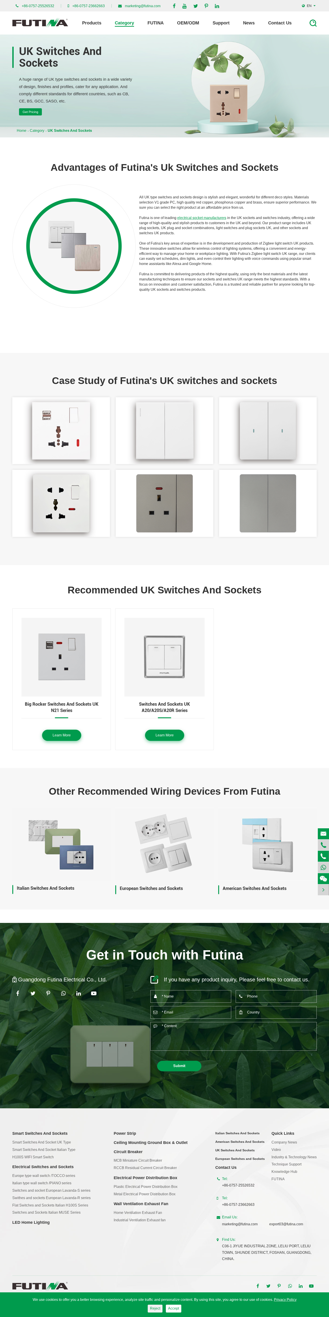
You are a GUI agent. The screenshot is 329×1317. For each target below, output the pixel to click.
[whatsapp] (323, 867)
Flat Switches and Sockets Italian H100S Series (50, 1205)
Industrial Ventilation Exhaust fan (140, 1220)
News (249, 22)
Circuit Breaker (128, 1152)
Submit (179, 1066)
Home (21, 130)
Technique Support (286, 1164)
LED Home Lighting (31, 1222)
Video (276, 1150)
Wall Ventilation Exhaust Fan (141, 1204)
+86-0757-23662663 (88, 6)
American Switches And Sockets (254, 888)
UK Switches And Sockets (70, 130)
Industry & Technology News (294, 1157)
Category (124, 22)
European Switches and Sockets (151, 888)
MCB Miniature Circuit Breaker (138, 1160)
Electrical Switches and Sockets (43, 1167)
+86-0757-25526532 (38, 6)
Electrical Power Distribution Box (145, 1178)
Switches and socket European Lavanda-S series (51, 1190)
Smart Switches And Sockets (40, 1133)
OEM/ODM (188, 22)
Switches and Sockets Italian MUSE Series (46, 1212)
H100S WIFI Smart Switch (33, 1157)
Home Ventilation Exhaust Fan (138, 1213)
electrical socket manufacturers (201, 218)
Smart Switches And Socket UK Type (41, 1142)
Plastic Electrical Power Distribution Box (145, 1187)
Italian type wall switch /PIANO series (41, 1183)
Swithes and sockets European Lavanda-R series (51, 1198)
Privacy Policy (285, 1300)
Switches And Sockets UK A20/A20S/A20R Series (164, 707)
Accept (173, 1308)
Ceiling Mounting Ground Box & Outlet (151, 1142)
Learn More (62, 735)
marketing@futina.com (142, 6)
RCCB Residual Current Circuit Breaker (145, 1168)
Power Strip (125, 1133)
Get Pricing (30, 112)
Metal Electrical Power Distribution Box (144, 1194)
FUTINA (155, 22)
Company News (284, 1142)
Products (91, 22)
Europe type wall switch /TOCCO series (43, 1176)
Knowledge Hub (284, 1172)
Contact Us (280, 22)
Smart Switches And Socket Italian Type (43, 1150)
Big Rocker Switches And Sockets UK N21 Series (61, 707)
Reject (155, 1308)
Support (221, 22)
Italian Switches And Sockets (45, 888)
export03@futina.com (286, 1224)
